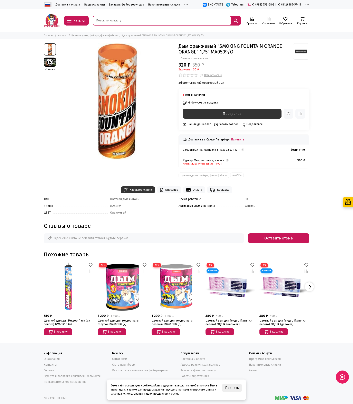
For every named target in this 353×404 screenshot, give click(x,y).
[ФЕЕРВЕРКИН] (52, 20)
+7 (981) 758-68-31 (264, 4)
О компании (52, 359)
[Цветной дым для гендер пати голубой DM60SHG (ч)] (122, 287)
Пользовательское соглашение (65, 382)
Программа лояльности (265, 359)
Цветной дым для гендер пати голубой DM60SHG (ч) (118, 322)
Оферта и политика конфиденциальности (72, 376)
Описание (171, 189)
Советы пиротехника (195, 376)
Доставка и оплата (68, 4)
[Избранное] (288, 114)
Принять (232, 388)
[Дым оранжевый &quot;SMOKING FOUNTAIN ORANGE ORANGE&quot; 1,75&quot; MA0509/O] (116, 101)
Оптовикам (119, 359)
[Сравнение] (300, 114)
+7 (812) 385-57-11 (289, 4)
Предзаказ (232, 113)
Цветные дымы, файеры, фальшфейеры (94, 35)
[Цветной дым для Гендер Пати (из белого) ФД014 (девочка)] (284, 287)
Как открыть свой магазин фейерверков (140, 370)
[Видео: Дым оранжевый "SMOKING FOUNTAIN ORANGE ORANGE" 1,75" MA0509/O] (50, 62)
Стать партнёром (123, 364)
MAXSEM (236, 175)
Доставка (223, 189)
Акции (253, 370)
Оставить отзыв (278, 238)
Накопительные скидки (164, 4)
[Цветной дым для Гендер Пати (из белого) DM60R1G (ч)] (69, 287)
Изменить (237, 139)
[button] (43, 286)
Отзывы (49, 370)
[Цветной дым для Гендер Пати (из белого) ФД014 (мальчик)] (230, 287)
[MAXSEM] (301, 51)
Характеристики (141, 189)
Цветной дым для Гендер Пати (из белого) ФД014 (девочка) (282, 322)
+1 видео (50, 69)
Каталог (62, 35)
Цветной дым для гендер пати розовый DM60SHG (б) (172, 322)
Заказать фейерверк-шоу (126, 4)
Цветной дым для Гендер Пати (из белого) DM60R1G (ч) (67, 322)
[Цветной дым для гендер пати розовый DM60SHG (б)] (176, 287)
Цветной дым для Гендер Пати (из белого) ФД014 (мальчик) (229, 322)
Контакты (50, 364)
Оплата (197, 189)
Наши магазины (94, 4)
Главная (48, 35)
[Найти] (236, 21)
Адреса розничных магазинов (200, 364)
